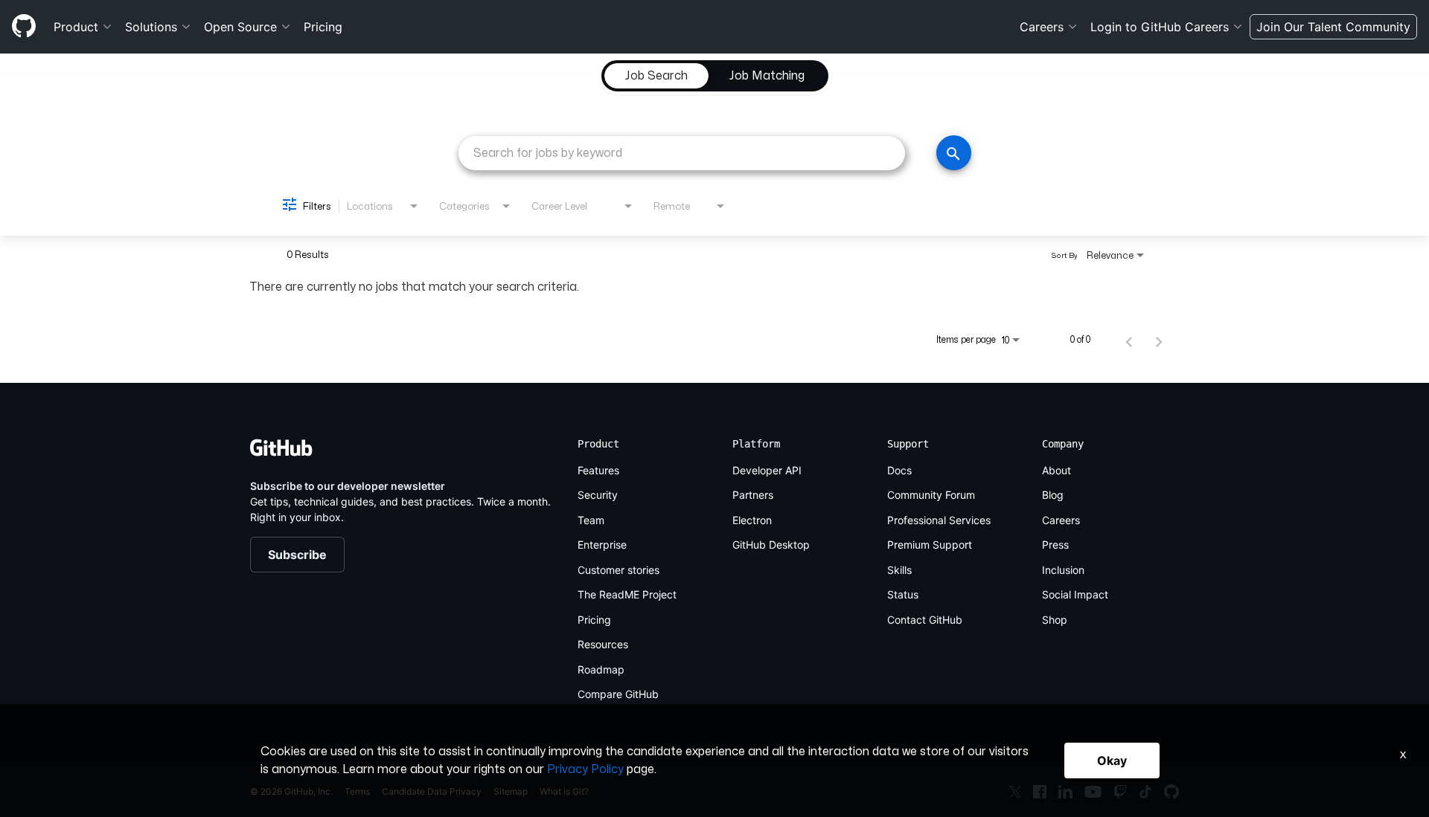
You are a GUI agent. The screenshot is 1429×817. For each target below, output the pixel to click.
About (1056, 470)
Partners (752, 494)
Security (598, 494)
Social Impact (1075, 594)
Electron (752, 520)
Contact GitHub (924, 619)
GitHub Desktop (771, 544)
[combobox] (681, 152)
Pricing (323, 26)
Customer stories (618, 569)
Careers (1042, 26)
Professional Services (939, 520)
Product (76, 26)
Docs (899, 470)
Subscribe (297, 554)
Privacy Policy (585, 769)
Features (598, 470)
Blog (1053, 494)
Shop (1054, 619)
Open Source (240, 26)
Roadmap (601, 669)
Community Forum (931, 494)
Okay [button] (1112, 760)
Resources (603, 644)
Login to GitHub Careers (1159, 26)
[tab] (656, 75)
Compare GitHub (618, 694)
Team (591, 520)
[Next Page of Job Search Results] (1159, 340)
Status (902, 594)
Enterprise (602, 544)
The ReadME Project (627, 594)
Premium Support (929, 544)
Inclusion (1063, 569)
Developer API (767, 470)
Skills (899, 569)
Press (1055, 544)
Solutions (151, 26)
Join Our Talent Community (1333, 26)
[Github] (24, 26)
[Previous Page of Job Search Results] (1129, 340)
